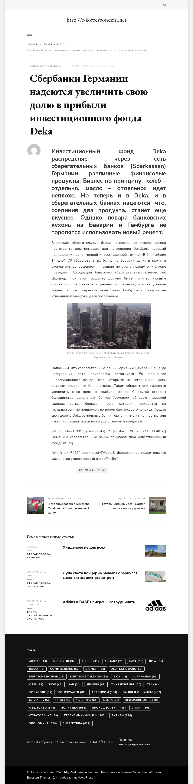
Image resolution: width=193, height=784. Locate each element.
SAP (74, 684)
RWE (56, 684)
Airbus (90, 661)
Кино (62, 700)
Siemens (96, 684)
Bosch (36, 669)
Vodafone (40, 692)
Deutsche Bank (126, 669)
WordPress (85, 778)
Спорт (31, 612)
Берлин (39, 700)
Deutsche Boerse (46, 676)
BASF (136, 661)
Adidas (38, 661)
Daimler (95, 669)
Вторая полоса (82, 65)
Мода (111, 700)
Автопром (104, 692)
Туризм (121, 715)
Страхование (43, 715)
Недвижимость (141, 700)
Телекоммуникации (85, 715)
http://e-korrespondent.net (96, 19)
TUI (153, 684)
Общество (42, 708)
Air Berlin (64, 661)
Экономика (105, 65)
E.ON (120, 676)
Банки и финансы (92, 469)
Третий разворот (40, 615)
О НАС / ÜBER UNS (101, 742)
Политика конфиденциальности (134, 742)
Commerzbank (65, 669)
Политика (73, 708)
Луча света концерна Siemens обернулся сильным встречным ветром (100, 575)
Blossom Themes (39, 778)
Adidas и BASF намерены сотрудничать (99, 601)
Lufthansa (145, 676)
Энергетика (76, 723)
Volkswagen (72, 692)
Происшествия (109, 708)
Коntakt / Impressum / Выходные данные (56, 742)
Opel (36, 684)
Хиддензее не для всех (84, 547)
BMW (156, 661)
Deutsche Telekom (89, 676)
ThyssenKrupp (126, 684)
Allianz (114, 661)
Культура (34, 557)
